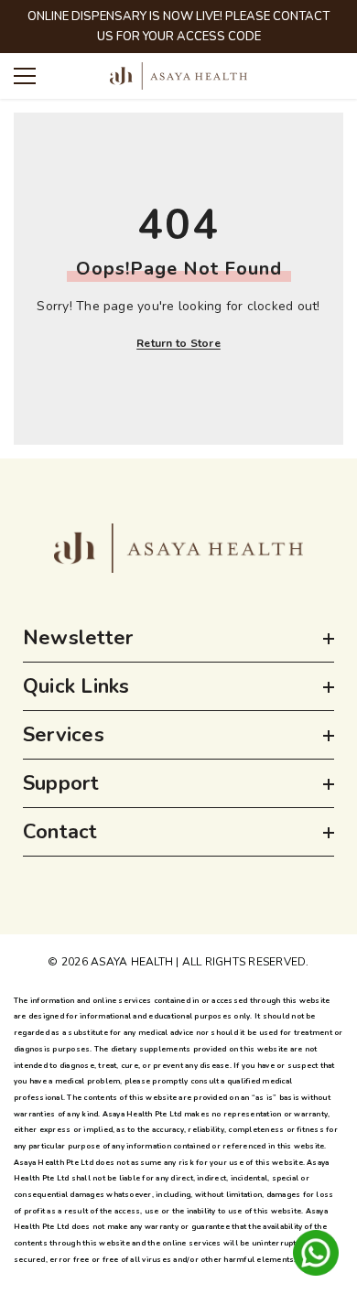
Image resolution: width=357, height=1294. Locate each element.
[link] (178, 548)
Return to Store (178, 343)
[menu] (25, 76)
